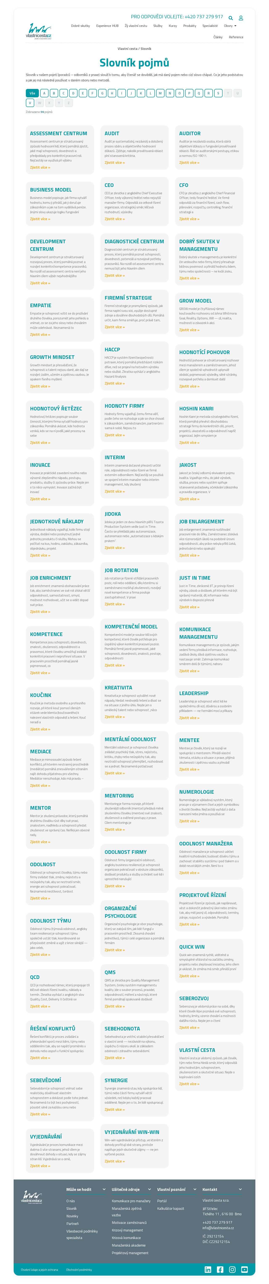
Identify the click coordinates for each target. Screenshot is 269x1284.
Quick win (192, 947)
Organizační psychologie (121, 912)
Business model (51, 190)
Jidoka (113, 514)
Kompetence (46, 634)
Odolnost (43, 864)
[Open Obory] (235, 25)
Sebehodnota (122, 1029)
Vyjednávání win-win (132, 1132)
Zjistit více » (40, 167)
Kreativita (118, 688)
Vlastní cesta (127, 48)
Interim (115, 457)
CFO (183, 185)
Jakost (188, 465)
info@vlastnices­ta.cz (218, 1228)
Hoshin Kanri (196, 409)
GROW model (195, 301)
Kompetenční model (131, 627)
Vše (32, 93)
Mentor (40, 808)
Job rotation (121, 570)
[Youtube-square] (244, 1269)
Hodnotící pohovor (204, 352)
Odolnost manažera (206, 844)
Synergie (116, 1080)
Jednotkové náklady (57, 521)
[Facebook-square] (220, 1269)
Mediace (40, 751)
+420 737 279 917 (204, 16)
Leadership (193, 693)
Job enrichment (50, 578)
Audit (112, 133)
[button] (230, 18)
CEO (109, 185)
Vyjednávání (46, 1137)
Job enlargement (201, 521)
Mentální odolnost (130, 739)
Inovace (40, 465)
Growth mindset (52, 357)
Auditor (189, 133)
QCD (35, 977)
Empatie (40, 305)
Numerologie (196, 792)
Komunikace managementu (198, 633)
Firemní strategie (128, 298)
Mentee (189, 740)
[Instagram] (232, 1269)
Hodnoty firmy (124, 406)
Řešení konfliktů (52, 1029)
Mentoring (119, 796)
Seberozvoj (194, 998)
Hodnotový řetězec (56, 409)
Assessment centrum (58, 133)
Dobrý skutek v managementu (199, 245)
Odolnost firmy (126, 852)
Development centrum (48, 245)
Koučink (40, 695)
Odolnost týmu (50, 921)
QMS (110, 972)
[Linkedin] (208, 1269)
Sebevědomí (45, 1080)
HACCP (112, 349)
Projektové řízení (202, 895)
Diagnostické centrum (134, 241)
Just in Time (194, 578)
